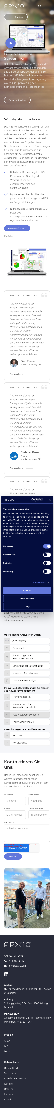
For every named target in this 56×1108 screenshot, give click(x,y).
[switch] (47, 555)
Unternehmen (11, 1062)
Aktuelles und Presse (15, 1078)
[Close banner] (50, 500)
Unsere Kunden (12, 1068)
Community (10, 1073)
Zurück (19, 17)
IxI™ (6, 1046)
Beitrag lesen (17, 374)
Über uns (8, 1089)
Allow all (27, 590)
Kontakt (8, 236)
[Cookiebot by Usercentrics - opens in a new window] (32, 499)
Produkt (8, 1035)
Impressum (10, 1094)
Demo (7, 1051)
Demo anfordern (17, 100)
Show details (39, 582)
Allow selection (27, 598)
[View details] (6, 974)
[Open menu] (48, 6)
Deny (27, 606)
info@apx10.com (18, 965)
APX (7, 1040)
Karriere (8, 1083)
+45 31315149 (16, 960)
